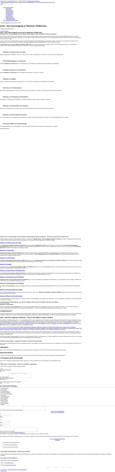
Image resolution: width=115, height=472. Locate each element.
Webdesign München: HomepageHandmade (17, 469)
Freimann (54, 323)
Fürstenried (66, 323)
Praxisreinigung (4, 399)
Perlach (51, 328)
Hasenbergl (44, 327)
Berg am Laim (19, 322)
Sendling (77, 328)
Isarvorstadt (49, 327)
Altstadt (69, 321)
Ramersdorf (56, 328)
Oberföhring (37, 328)
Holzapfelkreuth (27, 327)
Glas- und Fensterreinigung (6, 393)
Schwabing (64, 328)
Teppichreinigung (4, 397)
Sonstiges (3, 404)
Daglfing (43, 322)
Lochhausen (73, 327)
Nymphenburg (31, 328)
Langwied (65, 327)
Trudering (12, 329)
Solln (81, 328)
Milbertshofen (15, 328)
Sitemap (69, 467)
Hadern (21, 327)
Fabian (7, 22)
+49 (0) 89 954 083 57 (9, 462)
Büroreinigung (4, 389)
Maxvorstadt (8, 328)
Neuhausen (25, 328)
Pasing (48, 328)
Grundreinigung (4, 401)
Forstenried (27, 323)
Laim (61, 327)
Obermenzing (43, 328)
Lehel (69, 327)
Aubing (9, 322)
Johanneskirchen (56, 327)
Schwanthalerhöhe (71, 328)
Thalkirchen (6, 329)
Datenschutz (56, 467)
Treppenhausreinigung (5, 392)
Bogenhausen (32, 322)
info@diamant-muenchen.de (33, 1)
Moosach (20, 328)
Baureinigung (3, 395)
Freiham (42, 323)
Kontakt (63, 467)
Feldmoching (14, 323)
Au (78, 321)
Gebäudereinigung (4, 388)
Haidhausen (33, 327)
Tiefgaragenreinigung (5, 396)
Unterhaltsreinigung (5, 391)
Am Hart (24, 329)
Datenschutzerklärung (19, 432)
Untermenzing (17, 329)
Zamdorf (27, 321)
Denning (54, 322)
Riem (60, 328)
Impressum (48, 467)
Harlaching (39, 327)
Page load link (4, 470)
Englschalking (67, 322)
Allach (22, 321)
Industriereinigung (4, 403)
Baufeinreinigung (4, 400)
